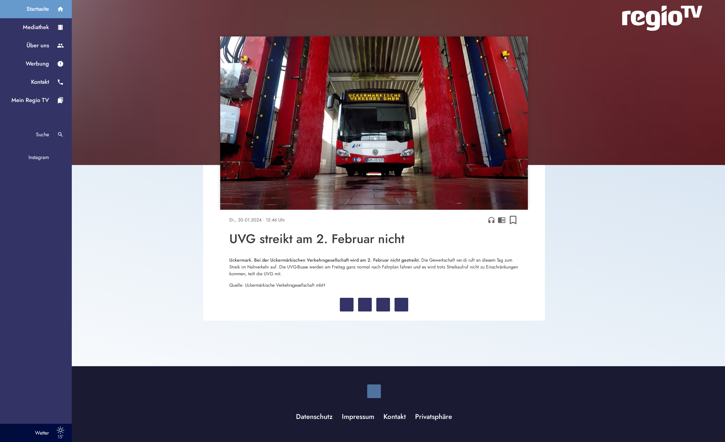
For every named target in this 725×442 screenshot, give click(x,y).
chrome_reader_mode (502, 220)
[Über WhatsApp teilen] (383, 304)
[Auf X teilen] (365, 304)
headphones (491, 220)
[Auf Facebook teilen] (347, 304)
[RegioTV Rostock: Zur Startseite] (662, 18)
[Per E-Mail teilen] (401, 304)
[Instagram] (374, 391)
